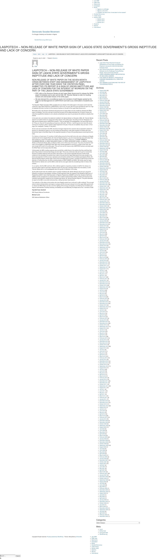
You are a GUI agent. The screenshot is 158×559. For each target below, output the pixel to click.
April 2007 (102, 470)
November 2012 (104, 363)
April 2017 (102, 275)
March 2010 (103, 415)
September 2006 (104, 480)
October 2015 (103, 305)
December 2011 (104, 381)
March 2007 (103, 472)
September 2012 (104, 366)
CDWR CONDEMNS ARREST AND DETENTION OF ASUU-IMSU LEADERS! (112, 75)
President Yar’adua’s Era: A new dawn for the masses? (111, 12)
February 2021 (103, 199)
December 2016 (104, 282)
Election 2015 (100, 20)
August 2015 (103, 308)
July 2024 (102, 132)
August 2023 (103, 150)
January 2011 (103, 399)
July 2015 (102, 310)
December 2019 (104, 222)
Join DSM (96, 1)
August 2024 (103, 130)
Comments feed (104, 532)
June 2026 (102, 94)
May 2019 (102, 234)
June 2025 (102, 113)
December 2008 (104, 440)
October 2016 (103, 285)
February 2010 (103, 417)
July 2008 (102, 448)
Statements (97, 4)
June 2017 (102, 272)
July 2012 (102, 369)
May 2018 (102, 254)
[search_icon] (116, 37)
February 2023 (103, 160)
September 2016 (104, 287)
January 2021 (103, 201)
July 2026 (102, 92)
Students (96, 24)
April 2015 (102, 315)
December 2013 (104, 341)
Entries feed (103, 531)
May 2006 (102, 486)
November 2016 (104, 283)
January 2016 (103, 300)
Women (96, 25)
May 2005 (102, 496)
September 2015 (104, 306)
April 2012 (102, 374)
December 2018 (104, 242)
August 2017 (103, 269)
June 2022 (102, 173)
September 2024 (104, 128)
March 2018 (103, 257)
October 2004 (103, 503)
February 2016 (103, 298)
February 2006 (103, 488)
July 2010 (102, 409)
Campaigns (97, 6)
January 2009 (103, 439)
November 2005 (104, 490)
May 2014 (102, 333)
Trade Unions (97, 16)
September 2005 (104, 491)
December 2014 (104, 321)
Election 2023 (97, 17)
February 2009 (103, 437)
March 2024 (103, 138)
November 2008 (104, 442)
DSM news (97, 2)
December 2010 (104, 401)
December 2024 (104, 123)
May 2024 (102, 135)
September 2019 (104, 227)
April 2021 (102, 196)
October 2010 (103, 404)
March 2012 (103, 376)
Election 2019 (100, 19)
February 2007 (103, 473)
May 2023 (102, 155)
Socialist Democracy (99, 14)
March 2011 (103, 396)
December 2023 (104, 143)
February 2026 (103, 100)
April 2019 (102, 236)
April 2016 (102, 295)
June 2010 (102, 410)
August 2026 (103, 90)
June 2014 (102, 331)
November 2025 (104, 105)
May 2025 (102, 115)
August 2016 (103, 288)
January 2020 (103, 221)
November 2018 (104, 244)
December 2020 (104, 202)
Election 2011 (100, 22)
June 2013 (102, 351)
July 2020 (102, 211)
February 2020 (103, 219)
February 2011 (103, 397)
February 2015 (103, 318)
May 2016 (102, 293)
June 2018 (102, 252)
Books (95, 7)
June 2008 (102, 450)
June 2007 (102, 467)
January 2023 (103, 161)
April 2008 (102, 453)
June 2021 (102, 193)
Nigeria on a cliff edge (103, 9)
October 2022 (103, 166)
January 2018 (103, 260)
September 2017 (104, 267)
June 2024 (102, 133)
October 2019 (103, 226)
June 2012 (102, 371)
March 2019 (103, 237)
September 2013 (104, 346)
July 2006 (102, 483)
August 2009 (103, 427)
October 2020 (103, 206)
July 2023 (102, 151)
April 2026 (102, 97)
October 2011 (103, 384)
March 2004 (103, 506)
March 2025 (103, 118)
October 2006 (103, 478)
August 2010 (103, 407)
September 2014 (104, 326)
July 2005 (102, 495)
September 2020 (104, 207)
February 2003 (103, 514)
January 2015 (103, 320)
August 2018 (103, 249)
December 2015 (104, 302)
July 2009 (102, 429)
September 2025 (104, 108)
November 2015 (104, 303)
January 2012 (103, 379)
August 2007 (103, 463)
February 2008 (103, 457)
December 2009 (104, 420)
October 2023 (103, 146)
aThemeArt (79, 536)
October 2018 (103, 245)
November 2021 (104, 184)
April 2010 (102, 414)
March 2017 (103, 277)
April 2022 (102, 176)
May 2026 (102, 95)
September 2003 (104, 509)
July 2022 (102, 171)
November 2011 (104, 382)
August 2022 (103, 169)
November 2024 (104, 125)
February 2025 (103, 120)
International (97, 27)
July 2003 (102, 511)
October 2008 (103, 443)
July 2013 (102, 349)
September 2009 (104, 425)
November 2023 (104, 145)
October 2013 (103, 344)
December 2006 (104, 476)
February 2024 (103, 140)
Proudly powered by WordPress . (55, 536)
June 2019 (102, 232)
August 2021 (103, 189)
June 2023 (102, 153)
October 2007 (103, 462)
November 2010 (104, 402)
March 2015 (103, 316)
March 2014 (103, 336)
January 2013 (103, 359)
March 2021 (103, 198)
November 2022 (104, 165)
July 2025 (102, 112)
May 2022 (102, 174)
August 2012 (103, 368)
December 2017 (104, 262)
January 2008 (103, 458)
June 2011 (102, 391)
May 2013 (102, 353)
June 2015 (102, 311)
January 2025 (103, 122)
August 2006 (103, 481)
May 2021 (102, 194)
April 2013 (102, 354)
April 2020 (102, 216)
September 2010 (104, 406)
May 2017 (102, 273)
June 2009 (102, 430)
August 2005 (103, 493)
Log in (101, 529)
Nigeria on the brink (102, 11)
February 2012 (103, 377)
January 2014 (103, 339)
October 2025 (103, 107)
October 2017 (103, 265)
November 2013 (104, 343)
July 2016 (102, 290)
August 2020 (103, 209)
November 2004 (104, 501)
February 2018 (103, 259)
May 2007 (102, 468)
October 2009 (103, 424)
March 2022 (103, 178)
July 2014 (102, 330)
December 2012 (104, 361)
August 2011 (103, 387)
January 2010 (103, 419)
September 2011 (104, 386)
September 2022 (104, 168)
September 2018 (104, 247)
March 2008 (103, 455)
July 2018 (102, 250)
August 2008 (103, 447)
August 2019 (103, 229)
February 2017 (103, 278)
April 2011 (102, 394)
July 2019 (102, 231)
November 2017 (104, 264)
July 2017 (102, 270)
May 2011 (102, 392)
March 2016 (103, 297)
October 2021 (103, 186)
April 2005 (102, 498)
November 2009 (104, 422)
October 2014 (103, 325)
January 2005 (103, 500)
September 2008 (104, 445)
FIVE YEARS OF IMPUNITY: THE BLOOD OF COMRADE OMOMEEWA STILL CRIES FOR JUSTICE (111, 79)
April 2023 (102, 156)
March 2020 (103, 217)
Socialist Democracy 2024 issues (43, 40)
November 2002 (104, 516)
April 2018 (102, 255)
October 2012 (103, 364)
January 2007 (103, 475)
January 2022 (103, 181)
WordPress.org (103, 534)
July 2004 (102, 505)
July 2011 (102, 389)
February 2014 (103, 338)
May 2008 (102, 452)
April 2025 (102, 117)
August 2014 (103, 328)
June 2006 (102, 485)
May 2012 (102, 372)
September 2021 (104, 188)
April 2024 (102, 136)
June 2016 (102, 292)
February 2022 (103, 179)
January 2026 (103, 102)
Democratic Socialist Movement (45, 31)
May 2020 (102, 214)
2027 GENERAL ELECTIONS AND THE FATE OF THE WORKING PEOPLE (112, 83)
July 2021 (102, 191)
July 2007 (102, 465)
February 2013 (103, 358)
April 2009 (102, 434)
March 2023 (103, 158)
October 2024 (103, 127)
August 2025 (103, 110)
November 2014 (104, 323)
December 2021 (104, 183)
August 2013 (103, 348)
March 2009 (103, 435)
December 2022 (104, 163)
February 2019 (103, 239)
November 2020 (104, 204)
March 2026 (103, 99)
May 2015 (102, 313)
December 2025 (104, 103)
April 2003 (102, 513)
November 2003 (104, 508)
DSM (35, 66)
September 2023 (104, 148)
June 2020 (102, 212)
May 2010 (102, 412)
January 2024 (103, 141)
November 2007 (104, 460)
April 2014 (102, 335)
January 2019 (103, 240)
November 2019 (104, 224)
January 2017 (103, 280)
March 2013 (103, 356)
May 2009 (102, 432)
